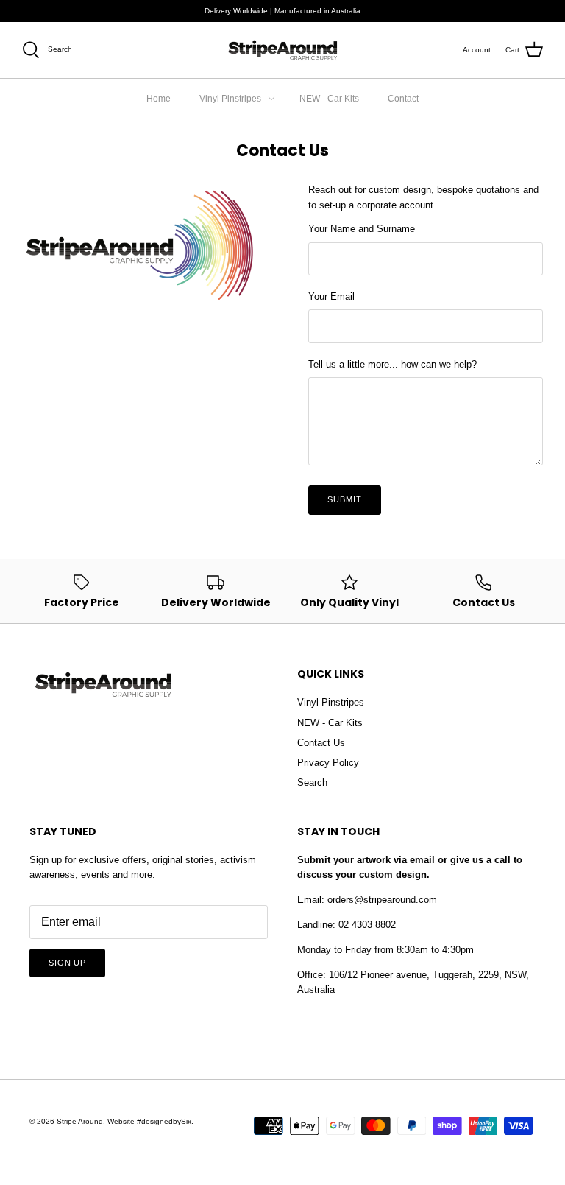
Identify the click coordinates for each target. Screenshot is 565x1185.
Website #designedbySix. (150, 1121)
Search (312, 782)
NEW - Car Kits (329, 99)
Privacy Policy (328, 762)
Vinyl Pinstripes (230, 99)
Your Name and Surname (361, 228)
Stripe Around (80, 1121)
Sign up (67, 962)
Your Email (331, 296)
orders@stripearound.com (382, 899)
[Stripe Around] (282, 50)
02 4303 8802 (367, 924)
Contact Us (321, 742)
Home (158, 99)
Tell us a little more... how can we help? (392, 364)
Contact (403, 99)
